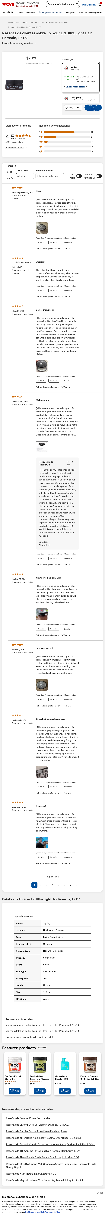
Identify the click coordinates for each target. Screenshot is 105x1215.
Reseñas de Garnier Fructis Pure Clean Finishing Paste (36, 1131)
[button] (79, 176)
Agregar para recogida (93, 108)
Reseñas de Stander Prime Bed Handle (28, 1118)
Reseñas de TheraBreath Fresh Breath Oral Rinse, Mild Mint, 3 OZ (42, 1157)
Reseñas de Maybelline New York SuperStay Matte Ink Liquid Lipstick (45, 1180)
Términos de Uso (52, 1212)
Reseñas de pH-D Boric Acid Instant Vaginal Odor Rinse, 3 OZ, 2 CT (43, 1137)
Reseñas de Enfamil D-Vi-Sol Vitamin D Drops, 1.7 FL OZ (37, 1124)
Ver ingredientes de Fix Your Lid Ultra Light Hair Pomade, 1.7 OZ (41, 1025)
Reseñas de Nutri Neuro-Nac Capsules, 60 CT (32, 1173)
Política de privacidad (34, 1212)
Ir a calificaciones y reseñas (17, 43)
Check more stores (75, 86)
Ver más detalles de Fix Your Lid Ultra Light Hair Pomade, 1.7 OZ (41, 1030)
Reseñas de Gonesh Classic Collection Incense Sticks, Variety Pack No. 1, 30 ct (50, 1144)
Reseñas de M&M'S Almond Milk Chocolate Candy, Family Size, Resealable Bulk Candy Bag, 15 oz (51, 1165)
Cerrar (100, 1193)
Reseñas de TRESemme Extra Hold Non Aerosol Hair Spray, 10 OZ (43, 1150)
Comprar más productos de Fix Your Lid (28, 1037)
